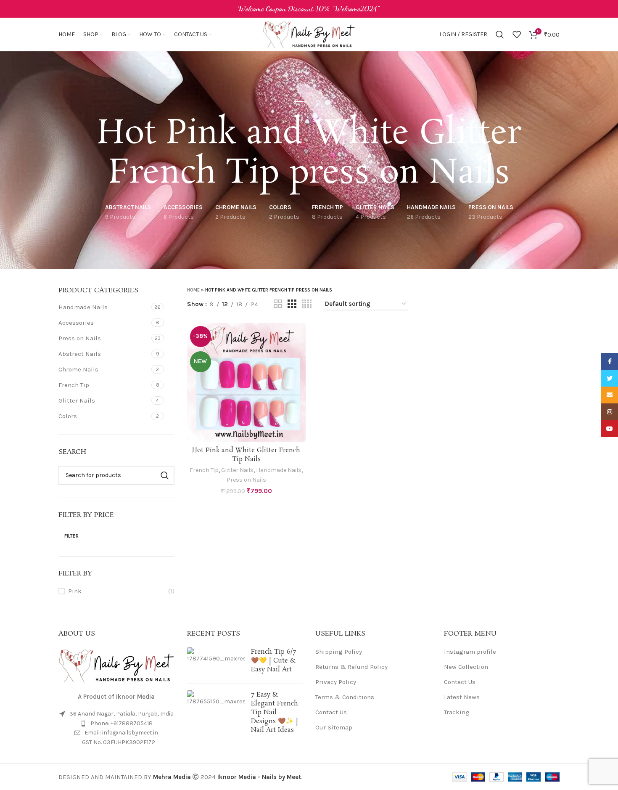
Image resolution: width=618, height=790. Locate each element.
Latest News (462, 697)
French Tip (73, 385)
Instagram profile (470, 651)
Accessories (76, 322)
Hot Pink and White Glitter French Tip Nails (246, 455)
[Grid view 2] (278, 304)
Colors (67, 416)
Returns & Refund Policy (351, 667)
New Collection (466, 667)
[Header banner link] (309, 9)
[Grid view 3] (292, 304)
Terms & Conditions (344, 697)
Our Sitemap (333, 727)
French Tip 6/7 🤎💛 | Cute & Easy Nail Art (273, 660)
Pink (75, 591)
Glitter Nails (76, 400)
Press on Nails (79, 338)
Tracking (457, 712)
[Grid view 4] (307, 304)
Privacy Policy (335, 682)
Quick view (299, 355)
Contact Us (331, 712)
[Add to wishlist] (299, 374)
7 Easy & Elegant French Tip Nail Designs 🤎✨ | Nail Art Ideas (274, 712)
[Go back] (298, 101)
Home (193, 290)
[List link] (116, 723)
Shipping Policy (338, 651)
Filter (71, 536)
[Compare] (299, 336)
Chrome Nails (78, 369)
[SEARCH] (164, 475)
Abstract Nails (79, 354)
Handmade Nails (83, 307)
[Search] (499, 34)
